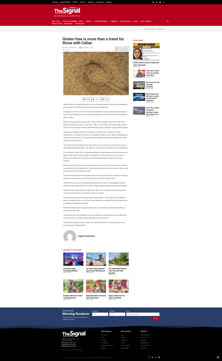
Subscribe (55, 2)
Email (127, 311)
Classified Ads (100, 2)
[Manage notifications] (218, 357)
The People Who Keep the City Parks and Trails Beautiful (118, 271)
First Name (95, 311)
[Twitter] (156, 2)
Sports (80, 21)
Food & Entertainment (100, 21)
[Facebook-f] (149, 357)
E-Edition (75, 2)
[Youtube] (160, 2)
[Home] (142, 29)
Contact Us (83, 2)
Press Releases (79, 24)
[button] (168, 21)
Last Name (112, 311)
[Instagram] (163, 2)
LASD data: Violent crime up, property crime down (152, 73)
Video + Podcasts (146, 21)
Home (53, 21)
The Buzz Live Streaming (70, 21)
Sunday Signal (68, 24)
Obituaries (109, 2)
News (57, 21)
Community (114, 21)
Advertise (90, 2)
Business (88, 21)
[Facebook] (153, 2)
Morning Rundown (65, 2)
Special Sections (57, 24)
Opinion (135, 21)
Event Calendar (125, 21)
